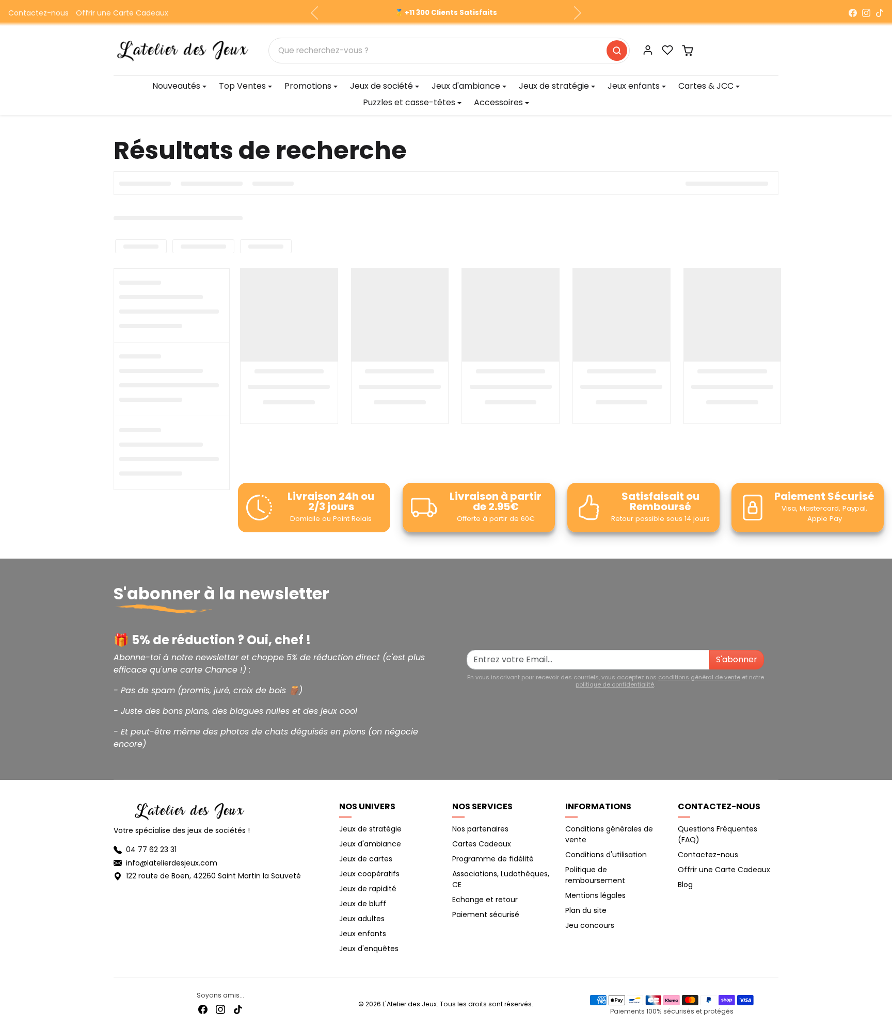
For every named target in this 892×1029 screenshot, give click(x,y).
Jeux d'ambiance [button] (466, 86)
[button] (667, 50)
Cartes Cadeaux (481, 844)
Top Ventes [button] (242, 86)
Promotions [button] (307, 86)
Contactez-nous (38, 13)
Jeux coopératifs (369, 874)
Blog (685, 884)
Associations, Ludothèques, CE (500, 879)
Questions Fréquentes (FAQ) (717, 834)
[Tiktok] (238, 1009)
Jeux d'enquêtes (369, 948)
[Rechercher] (617, 50)
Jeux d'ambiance (370, 844)
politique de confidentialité (615, 684)
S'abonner (736, 659)
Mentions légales (595, 895)
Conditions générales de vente (609, 834)
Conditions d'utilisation (606, 855)
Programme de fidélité (493, 859)
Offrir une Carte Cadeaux (122, 13)
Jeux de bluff (362, 904)
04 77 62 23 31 (151, 849)
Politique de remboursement (595, 875)
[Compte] (648, 50)
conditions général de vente (699, 677)
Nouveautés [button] (176, 86)
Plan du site (586, 910)
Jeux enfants (362, 933)
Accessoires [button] (498, 102)
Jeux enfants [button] (634, 86)
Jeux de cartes (365, 859)
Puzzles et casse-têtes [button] (409, 102)
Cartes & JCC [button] (706, 86)
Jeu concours (589, 925)
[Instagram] (866, 13)
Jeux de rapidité (367, 889)
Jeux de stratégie (370, 829)
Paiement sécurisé (485, 914)
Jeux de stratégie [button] (554, 86)
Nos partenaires (480, 829)
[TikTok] (879, 13)
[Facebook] (853, 13)
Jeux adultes (362, 918)
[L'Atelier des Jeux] (183, 49)
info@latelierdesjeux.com (171, 863)
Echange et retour (485, 899)
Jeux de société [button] (381, 86)
